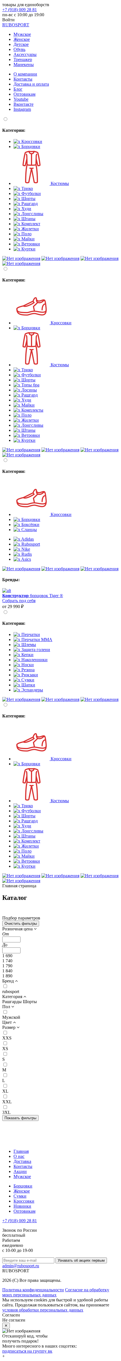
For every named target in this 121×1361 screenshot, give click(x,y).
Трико (26, 188)
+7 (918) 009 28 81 (19, 9)
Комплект (30, 223)
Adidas (27, 539)
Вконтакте (23, 104)
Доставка (22, 1161)
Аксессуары (25, 54)
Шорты (27, 198)
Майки (27, 238)
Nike (25, 549)
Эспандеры (31, 689)
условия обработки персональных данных (42, 1310)
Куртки (27, 249)
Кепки (26, 654)
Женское (22, 39)
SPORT (15, 24)
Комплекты (31, 410)
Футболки (30, 193)
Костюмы (59, 183)
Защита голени (35, 649)
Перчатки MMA (36, 639)
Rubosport (30, 544)
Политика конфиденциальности (33, 1289)
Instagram (22, 109)
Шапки (27, 684)
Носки (27, 664)
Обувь (19, 49)
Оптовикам (24, 94)
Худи (25, 208)
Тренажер (23, 59)
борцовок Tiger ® (32, 595)
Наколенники (34, 659)
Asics (25, 559)
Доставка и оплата (31, 84)
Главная (21, 1151)
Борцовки (30, 146)
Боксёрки (29, 524)
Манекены (24, 64)
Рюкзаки (29, 674)
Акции (20, 1171)
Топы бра (29, 385)
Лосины (28, 390)
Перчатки (30, 634)
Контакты (23, 79)
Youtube (21, 99)
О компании (25, 74)
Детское (21, 44)
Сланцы (28, 529)
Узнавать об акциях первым (81, 1260)
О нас (19, 1156)
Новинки (22, 1206)
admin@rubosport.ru (20, 1265)
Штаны (27, 218)
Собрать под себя (18, 600)
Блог (18, 89)
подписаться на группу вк (27, 1351)
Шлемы (28, 644)
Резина (27, 669)
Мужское (22, 34)
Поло (26, 233)
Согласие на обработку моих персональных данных (55, 1292)
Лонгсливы (31, 213)
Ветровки (30, 243)
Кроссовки (31, 141)
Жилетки (29, 228)
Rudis (26, 554)
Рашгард (29, 203)
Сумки (27, 679)
